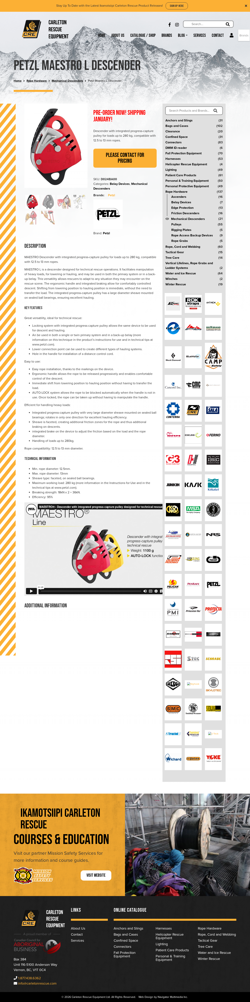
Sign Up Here (177, 6)
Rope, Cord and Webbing (182, 247)
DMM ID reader (176, 148)
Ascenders (178, 197)
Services (199, 35)
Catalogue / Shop (143, 35)
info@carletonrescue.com (37, 983)
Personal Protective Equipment (187, 186)
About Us (117, 35)
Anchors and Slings (179, 120)
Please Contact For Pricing (125, 158)
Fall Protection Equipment (183, 153)
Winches (171, 279)
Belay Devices (120, 184)
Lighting (171, 170)
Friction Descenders (185, 213)
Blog (182, 35)
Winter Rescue (175, 284)
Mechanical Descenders (67, 80)
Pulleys (176, 224)
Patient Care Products (180, 175)
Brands (167, 35)
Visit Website (96, 875)
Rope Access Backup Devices (192, 235)
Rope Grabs (179, 241)
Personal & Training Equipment (187, 181)
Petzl (111, 195)
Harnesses (173, 159)
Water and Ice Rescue (180, 273)
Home (101, 35)
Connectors (173, 142)
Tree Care (172, 258)
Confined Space (176, 137)
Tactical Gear (174, 252)
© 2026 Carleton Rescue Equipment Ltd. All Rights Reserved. (99, 997)
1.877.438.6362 (29, 978)
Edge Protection (182, 208)
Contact (218, 35)
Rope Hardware (37, 80)
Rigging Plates (181, 230)
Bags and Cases (176, 126)
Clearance (172, 131)
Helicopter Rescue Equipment (186, 164)
